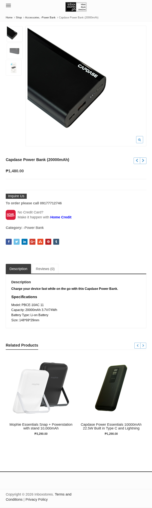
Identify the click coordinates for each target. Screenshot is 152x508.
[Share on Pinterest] (48, 242)
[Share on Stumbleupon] (40, 242)
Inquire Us (16, 196)
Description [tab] (18, 269)
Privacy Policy (37, 499)
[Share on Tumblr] (56, 242)
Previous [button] (33, 84)
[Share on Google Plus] (32, 242)
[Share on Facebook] (9, 242)
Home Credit (60, 217)
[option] (86, 86)
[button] (142, 142)
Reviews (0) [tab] (45, 269)
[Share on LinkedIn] (25, 242)
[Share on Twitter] (17, 242)
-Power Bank (33, 228)
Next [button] (139, 84)
